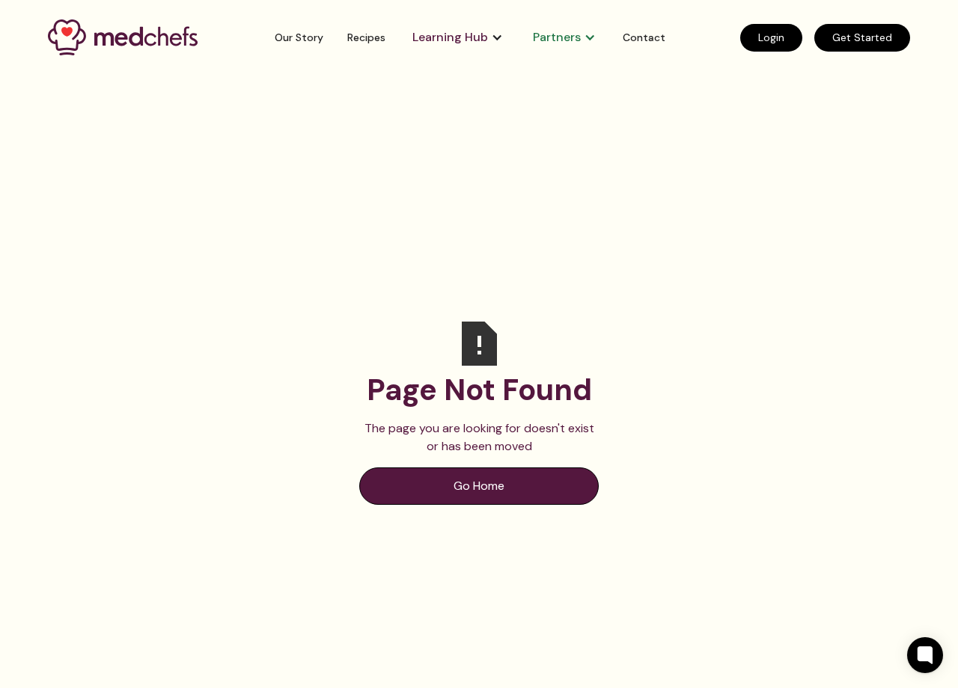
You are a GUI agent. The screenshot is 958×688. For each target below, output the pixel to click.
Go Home (479, 486)
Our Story (299, 37)
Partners (557, 37)
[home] (136, 37)
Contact (644, 37)
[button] (457, 37)
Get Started (862, 37)
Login (771, 37)
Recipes (366, 37)
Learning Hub (450, 37)
